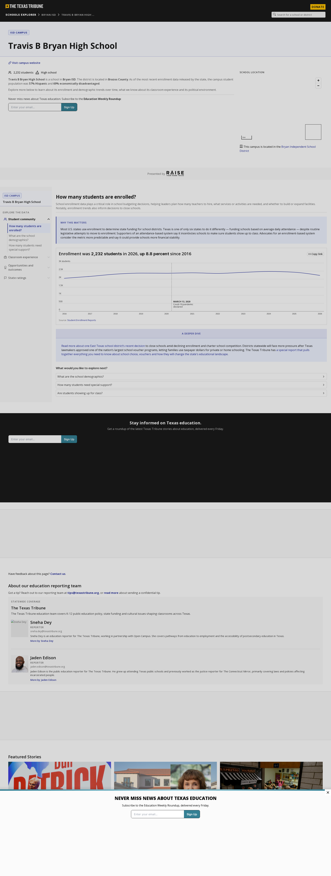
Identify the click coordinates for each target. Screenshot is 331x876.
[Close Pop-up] (328, 792)
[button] (165, 438)
